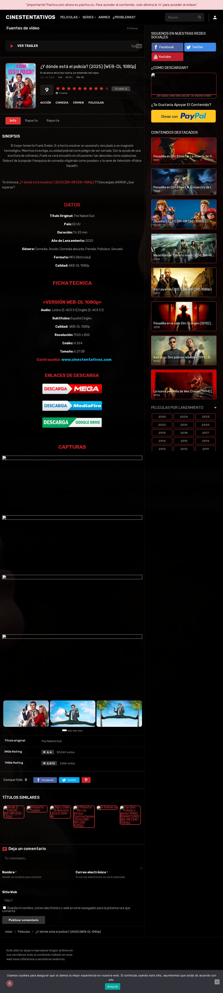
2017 (205, 432)
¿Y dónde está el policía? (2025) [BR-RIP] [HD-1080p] (56, 182)
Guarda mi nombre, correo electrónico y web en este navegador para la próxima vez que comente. (66, 909)
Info (13, 121)
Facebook (166, 47)
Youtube (165, 57)
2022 (162, 424)
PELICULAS (69, 17)
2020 (205, 424)
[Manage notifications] (9, 983)
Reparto (31, 121)
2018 (184, 432)
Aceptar (112, 986)
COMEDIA (62, 102)
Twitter (197, 47)
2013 (162, 449)
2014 (205, 441)
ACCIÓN (45, 102)
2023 (205, 416)
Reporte (53, 121)
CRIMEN (78, 102)
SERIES (88, 17)
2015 (184, 441)
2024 (184, 416)
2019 (162, 432)
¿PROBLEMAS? (124, 17)
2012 (184, 449)
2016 (162, 441)
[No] (217, 981)
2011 (205, 449)
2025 (162, 416)
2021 (184, 424)
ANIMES (104, 17)
